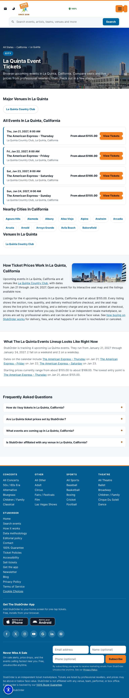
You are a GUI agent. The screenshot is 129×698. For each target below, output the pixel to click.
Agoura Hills (13, 218)
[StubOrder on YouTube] (33, 633)
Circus (39, 490)
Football (72, 504)
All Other (40, 480)
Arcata (10, 227)
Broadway (104, 490)
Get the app (10, 567)
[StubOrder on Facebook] (6, 633)
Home (7, 518)
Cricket (71, 499)
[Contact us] (5, 8)
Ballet (101, 485)
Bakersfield (89, 227)
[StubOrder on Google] (42, 633)
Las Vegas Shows (46, 504)
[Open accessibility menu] (8, 689)
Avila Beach (68, 227)
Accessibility (11, 557)
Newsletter (10, 572)
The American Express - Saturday (30, 176)
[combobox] (64, 21)
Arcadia (118, 218)
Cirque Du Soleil (108, 499)
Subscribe (116, 659)
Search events (12, 523)
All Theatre (105, 480)
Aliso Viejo (67, 218)
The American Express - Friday (28, 156)
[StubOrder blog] (60, 633)
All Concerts (11, 480)
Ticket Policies (12, 552)
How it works (11, 528)
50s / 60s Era (11, 485)
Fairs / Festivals (44, 494)
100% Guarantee (13, 547)
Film (37, 499)
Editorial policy (12, 538)
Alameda (32, 218)
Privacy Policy (12, 581)
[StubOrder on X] (15, 633)
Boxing (71, 494)
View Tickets (111, 136)
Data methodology (15, 533)
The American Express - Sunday (29, 195)
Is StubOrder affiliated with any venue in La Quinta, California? (46, 442)
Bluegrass (9, 494)
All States (8, 47)
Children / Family (14, 499)
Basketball (73, 490)
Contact (8, 543)
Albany (49, 218)
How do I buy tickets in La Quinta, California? (35, 407)
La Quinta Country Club (20, 244)
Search (111, 21)
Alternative (10, 490)
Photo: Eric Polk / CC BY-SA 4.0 (112, 86)
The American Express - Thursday (30, 136)
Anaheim (100, 218)
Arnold (25, 227)
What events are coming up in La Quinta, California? (40, 430)
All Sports (73, 480)
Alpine (84, 218)
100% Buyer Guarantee (49, 684)
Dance (102, 504)
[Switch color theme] (13, 8)
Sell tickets (10, 562)
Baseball (72, 485)
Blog (6, 576)
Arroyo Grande (45, 227)
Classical (8, 504)
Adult (38, 485)
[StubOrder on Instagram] (24, 633)
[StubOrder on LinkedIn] (51, 633)
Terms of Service (14, 586)
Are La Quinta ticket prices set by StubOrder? (36, 419)
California (21, 47)
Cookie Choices (13, 591)
